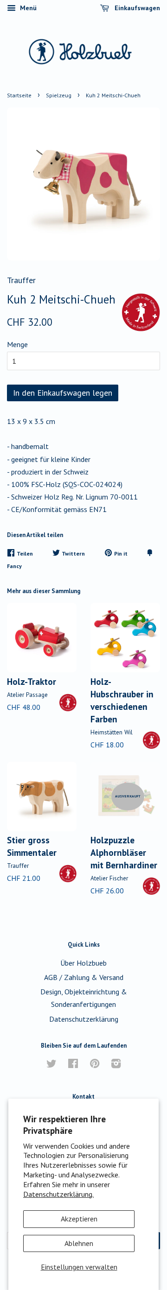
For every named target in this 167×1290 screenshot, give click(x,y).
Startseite (19, 95)
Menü (27, 8)
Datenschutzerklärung (83, 1019)
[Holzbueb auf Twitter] (51, 1064)
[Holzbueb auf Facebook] (73, 1064)
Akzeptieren (79, 1218)
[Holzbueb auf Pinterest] (95, 1064)
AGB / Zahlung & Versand (83, 977)
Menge (17, 344)
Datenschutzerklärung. (58, 1194)
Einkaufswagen (136, 8)
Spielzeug (58, 95)
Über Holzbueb (83, 963)
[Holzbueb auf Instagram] (116, 1064)
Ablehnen (78, 1243)
